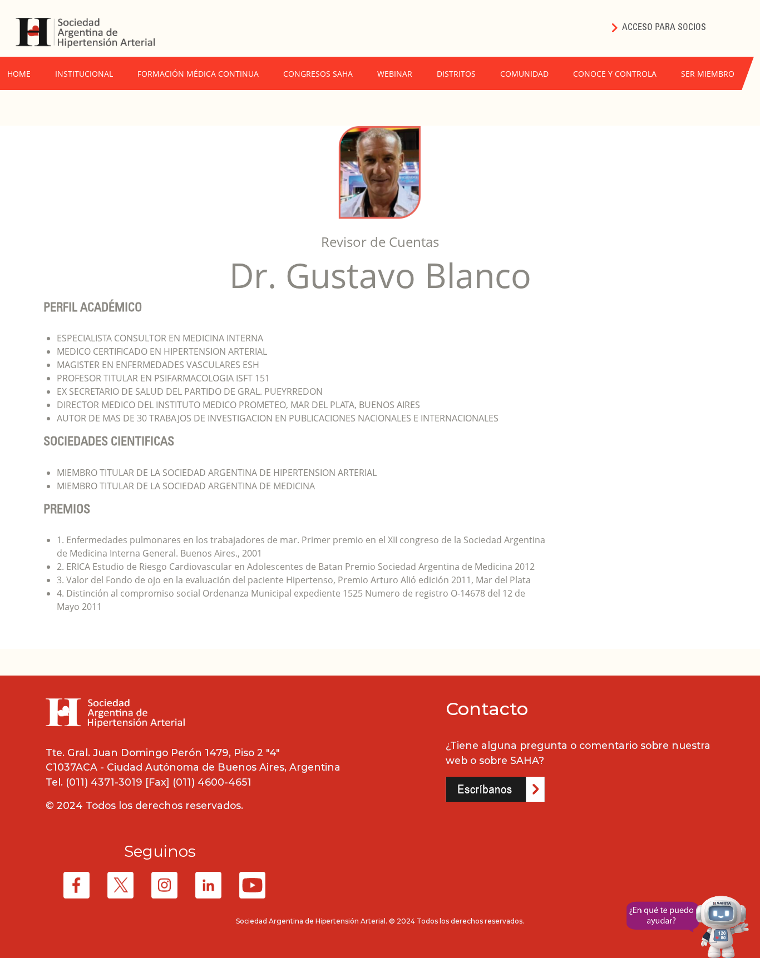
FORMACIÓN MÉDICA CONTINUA (198, 73)
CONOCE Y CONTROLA (615, 73)
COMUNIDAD (524, 73)
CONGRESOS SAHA (318, 73)
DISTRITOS (456, 73)
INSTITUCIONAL (84, 73)
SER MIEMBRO (707, 73)
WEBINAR (394, 73)
